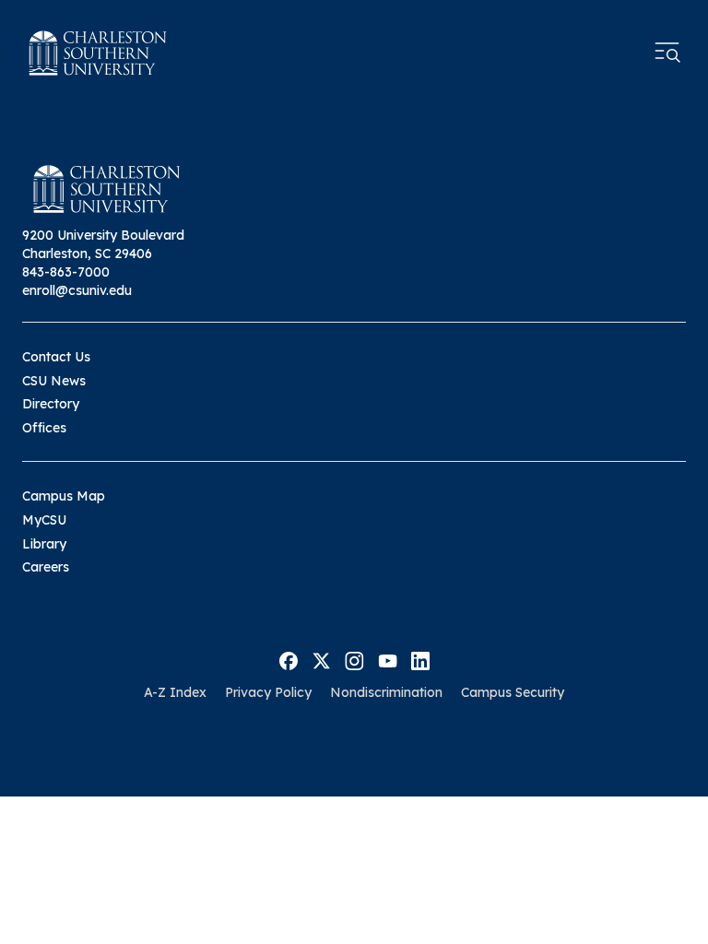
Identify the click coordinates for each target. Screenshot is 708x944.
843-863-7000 (66, 272)
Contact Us (56, 356)
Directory (50, 403)
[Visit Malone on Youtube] (387, 659)
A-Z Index (175, 692)
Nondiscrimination (386, 692)
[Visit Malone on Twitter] (321, 659)
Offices (44, 427)
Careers (45, 567)
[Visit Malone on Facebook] (288, 659)
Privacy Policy (268, 692)
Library (44, 544)
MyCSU (44, 520)
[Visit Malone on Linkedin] (420, 659)
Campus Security (512, 692)
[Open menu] (667, 52)
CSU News (54, 380)
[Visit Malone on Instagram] (354, 659)
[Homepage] (97, 53)
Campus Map (63, 496)
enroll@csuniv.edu (77, 290)
